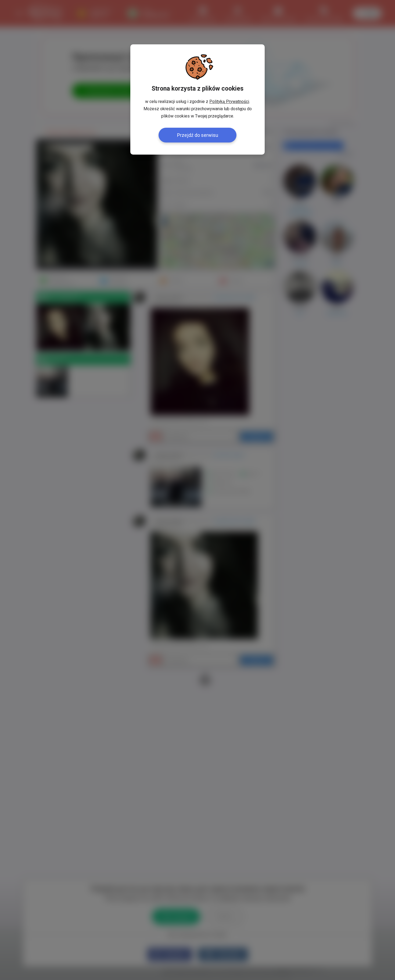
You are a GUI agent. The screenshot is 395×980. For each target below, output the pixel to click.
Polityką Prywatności (229, 101)
